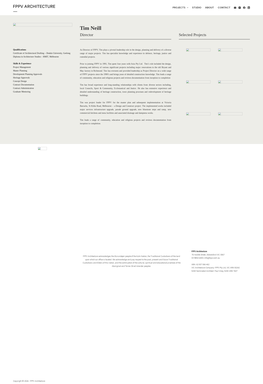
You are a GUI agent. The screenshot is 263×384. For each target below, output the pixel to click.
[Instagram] (239, 8)
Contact (224, 7)
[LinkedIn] (249, 8)
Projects (179, 7)
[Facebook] (244, 8)
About (209, 7)
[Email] (235, 8)
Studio (196, 7)
